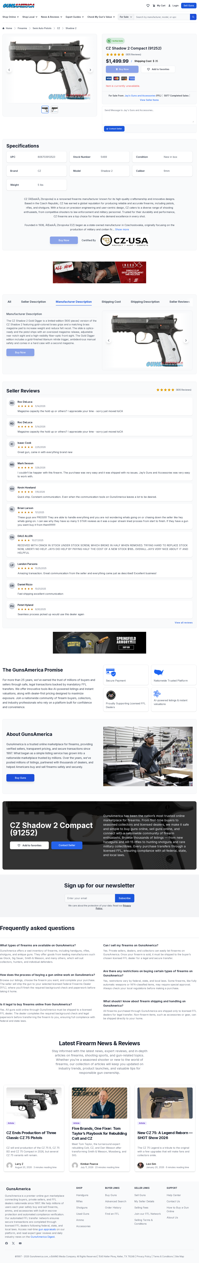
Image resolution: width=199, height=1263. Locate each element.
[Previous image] (9, 70)
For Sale (124, 17)
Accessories (83, 1226)
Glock (6, 958)
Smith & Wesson (34, 958)
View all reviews (184, 622)
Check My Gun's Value (99, 17)
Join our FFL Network (147, 1213)
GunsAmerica (18, 1189)
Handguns (82, 1195)
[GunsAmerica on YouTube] (20, 1243)
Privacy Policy (144, 1256)
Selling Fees (141, 1207)
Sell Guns (189, 5)
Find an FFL (112, 1213)
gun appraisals (47, 1229)
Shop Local (28, 17)
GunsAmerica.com (39, 1256)
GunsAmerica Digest (43, 1236)
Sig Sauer (17, 958)
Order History (113, 1207)
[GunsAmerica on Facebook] (6, 1243)
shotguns (5, 954)
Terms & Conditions (163, 1256)
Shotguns (82, 1207)
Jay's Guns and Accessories (140, 95)
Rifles (79, 1201)
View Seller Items (149, 100)
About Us (172, 1217)
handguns (76, 950)
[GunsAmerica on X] (13, 1243)
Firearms (22, 28)
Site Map (179, 1256)
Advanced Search (115, 1201)
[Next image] (90, 70)
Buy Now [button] (124, 69)
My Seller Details (144, 1201)
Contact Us (173, 1201)
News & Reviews (50, 17)
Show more (122, 229)
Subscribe (125, 898)
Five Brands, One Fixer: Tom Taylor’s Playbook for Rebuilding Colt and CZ (99, 1133)
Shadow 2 (71, 28)
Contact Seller (115, 129)
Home (9, 28)
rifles (86, 950)
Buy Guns (20, 777)
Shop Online (9, 17)
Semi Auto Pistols (42, 28)
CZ (58, 28)
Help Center (174, 1195)
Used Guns (82, 1213)
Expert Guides (73, 17)
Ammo (80, 1220)
